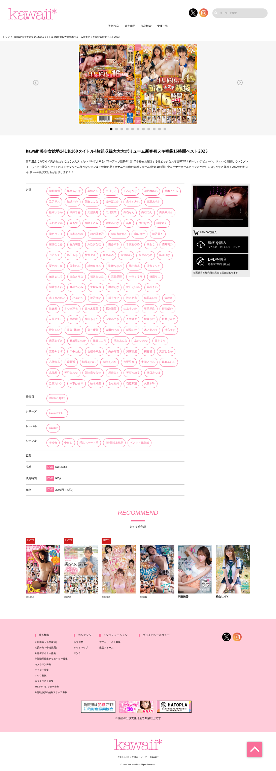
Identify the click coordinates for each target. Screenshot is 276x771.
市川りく (111, 191)
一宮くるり (135, 276)
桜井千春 (75, 212)
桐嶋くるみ (91, 223)
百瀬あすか (153, 201)
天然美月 (93, 212)
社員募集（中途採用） (46, 647)
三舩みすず (56, 351)
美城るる (93, 191)
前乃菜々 (157, 233)
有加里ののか (78, 340)
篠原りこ (154, 276)
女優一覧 (162, 26)
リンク (77, 653)
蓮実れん (75, 265)
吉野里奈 (129, 361)
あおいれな (141, 340)
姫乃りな (95, 297)
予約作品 (113, 26)
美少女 (53, 442)
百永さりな (76, 276)
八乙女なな (94, 244)
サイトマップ (81, 647)
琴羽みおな (71, 372)
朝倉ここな (91, 201)
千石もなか (130, 191)
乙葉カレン (56, 383)
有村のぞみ (56, 223)
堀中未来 (134, 265)
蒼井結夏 (131, 319)
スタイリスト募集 (44, 681)
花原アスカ (56, 319)
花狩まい (152, 287)
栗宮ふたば (73, 191)
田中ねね (75, 351)
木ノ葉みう (151, 329)
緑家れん (162, 223)
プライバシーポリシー (156, 635)
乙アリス (54, 201)
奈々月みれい (57, 297)
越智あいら (168, 361)
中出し (68, 442)
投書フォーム (106, 647)
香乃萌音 (75, 244)
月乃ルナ (54, 255)
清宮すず (170, 329)
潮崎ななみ (115, 265)
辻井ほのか (112, 201)
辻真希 (53, 308)
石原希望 (131, 383)
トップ (6, 37)
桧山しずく (222, 597)
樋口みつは (153, 372)
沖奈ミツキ (153, 265)
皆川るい (54, 329)
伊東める (108, 255)
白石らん (129, 212)
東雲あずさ (56, 340)
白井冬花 (113, 351)
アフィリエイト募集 (109, 642)
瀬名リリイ (56, 233)
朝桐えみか (109, 361)
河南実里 (131, 351)
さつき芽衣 (71, 308)
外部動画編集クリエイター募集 (51, 658)
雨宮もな (113, 287)
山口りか (139, 233)
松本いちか (56, 212)
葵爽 (129, 223)
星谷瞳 (74, 319)
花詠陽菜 (111, 308)
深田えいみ (133, 287)
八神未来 (54, 361)
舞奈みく (113, 372)
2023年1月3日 (57, 398)
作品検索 (146, 26)
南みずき (113, 244)
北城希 (53, 372)
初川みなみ (97, 276)
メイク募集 (40, 675)
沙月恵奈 (131, 297)
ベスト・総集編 (139, 442)
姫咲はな (164, 255)
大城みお (95, 287)
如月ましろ (56, 276)
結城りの (72, 201)
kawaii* (53, 427)
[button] (36, 82)
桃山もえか (91, 319)
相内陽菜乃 (97, 233)
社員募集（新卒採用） (46, 642)
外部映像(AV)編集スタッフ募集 (51, 692)
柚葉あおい (89, 361)
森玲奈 (169, 297)
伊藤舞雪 (54, 191)
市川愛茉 (111, 212)
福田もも (72, 255)
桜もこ (151, 244)
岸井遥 (71, 361)
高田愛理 (116, 276)
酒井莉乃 (167, 244)
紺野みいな (112, 223)
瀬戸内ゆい (151, 191)
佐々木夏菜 (91, 308)
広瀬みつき (112, 319)
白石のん (146, 212)
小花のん (77, 297)
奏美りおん (166, 212)
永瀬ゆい (126, 255)
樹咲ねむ (149, 319)
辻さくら (160, 340)
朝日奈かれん (119, 233)
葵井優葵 (93, 329)
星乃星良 (149, 308)
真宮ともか (166, 351)
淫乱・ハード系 (88, 442)
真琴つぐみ (76, 287)
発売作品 (130, 26)
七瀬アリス (148, 361)
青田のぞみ (112, 329)
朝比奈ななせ (93, 372)
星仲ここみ (56, 244)
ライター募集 (42, 670)
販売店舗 (78, 642)
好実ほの (167, 308)
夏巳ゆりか (56, 265)
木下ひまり (76, 383)
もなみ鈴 (113, 383)
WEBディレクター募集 (47, 686)
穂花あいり (151, 297)
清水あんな (120, 340)
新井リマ (113, 297)
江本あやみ (76, 233)
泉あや (74, 223)
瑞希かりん (94, 265)
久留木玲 (149, 383)
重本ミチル (171, 191)
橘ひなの (144, 223)
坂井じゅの (168, 319)
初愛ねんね (56, 287)
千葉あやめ (133, 244)
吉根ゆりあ (94, 351)
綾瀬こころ (99, 340)
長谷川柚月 (73, 329)
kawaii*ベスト (57, 413)
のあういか (130, 308)
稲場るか (131, 329)
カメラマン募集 (43, 664)
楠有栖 (148, 351)
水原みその (145, 255)
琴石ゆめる (133, 372)
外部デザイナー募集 (45, 653)
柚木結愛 (95, 383)
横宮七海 (90, 255)
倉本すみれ (133, 201)
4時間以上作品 (114, 442)
